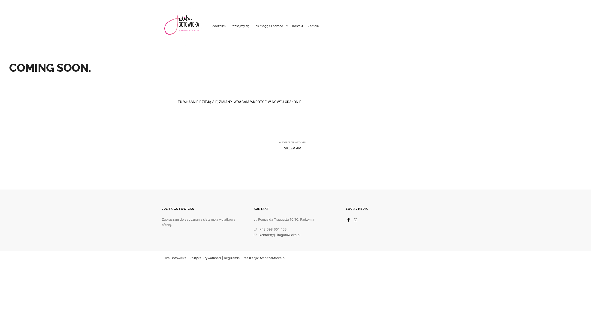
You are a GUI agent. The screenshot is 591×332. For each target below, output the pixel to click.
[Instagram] (356, 220)
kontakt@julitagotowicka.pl (279, 235)
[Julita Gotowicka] (182, 26)
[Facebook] (349, 220)
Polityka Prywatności (205, 258)
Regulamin (232, 258)
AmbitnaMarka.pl (272, 258)
